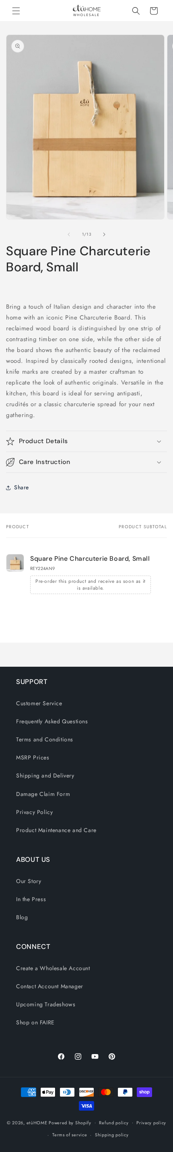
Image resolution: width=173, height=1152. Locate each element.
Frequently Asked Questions (52, 721)
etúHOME (37, 1122)
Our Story (28, 881)
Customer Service (39, 703)
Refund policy (113, 1122)
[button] (16, 11)
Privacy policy (151, 1122)
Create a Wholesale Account (53, 968)
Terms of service (69, 1135)
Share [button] (21, 487)
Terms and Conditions (44, 739)
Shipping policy (112, 1135)
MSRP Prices (32, 757)
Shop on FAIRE (35, 1022)
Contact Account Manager (49, 986)
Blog (22, 917)
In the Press (31, 899)
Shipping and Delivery (45, 775)
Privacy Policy (34, 812)
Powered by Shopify (70, 1122)
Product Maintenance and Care (56, 830)
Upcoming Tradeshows (45, 1004)
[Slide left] (69, 234)
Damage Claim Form (43, 794)
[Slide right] (104, 234)
